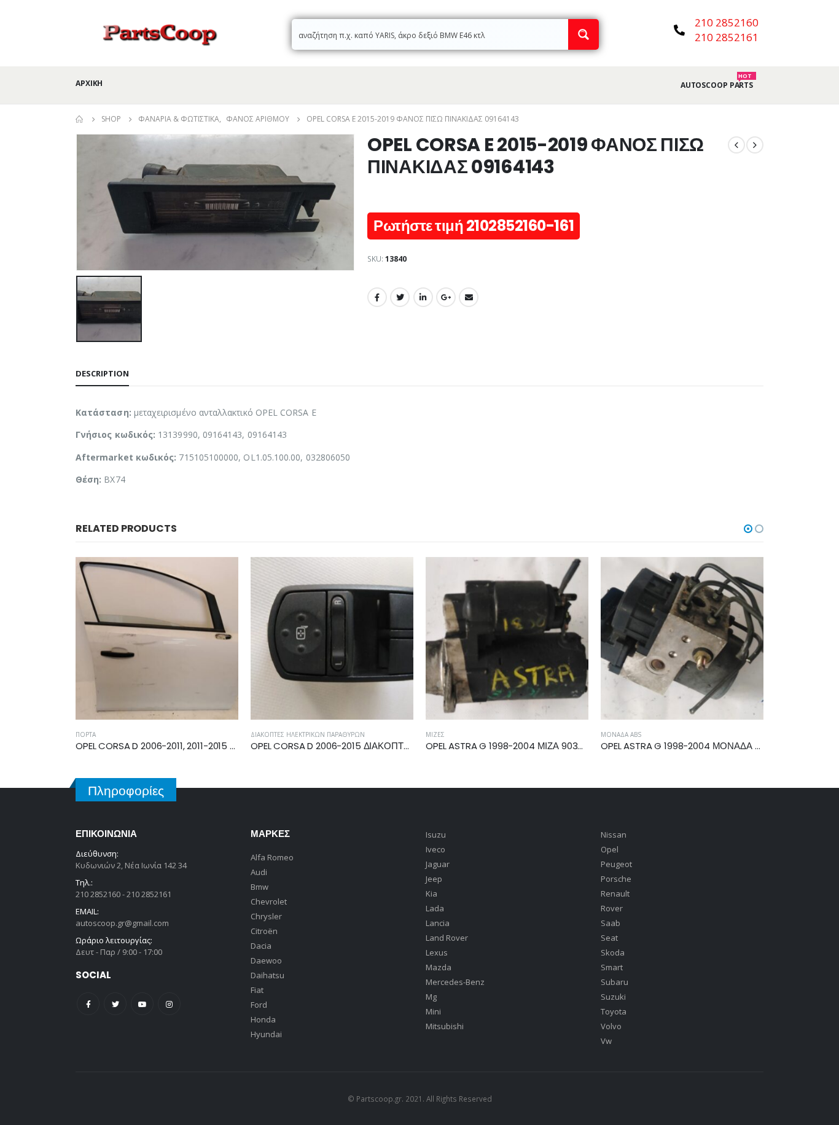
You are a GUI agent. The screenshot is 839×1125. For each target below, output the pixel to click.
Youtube (142, 1003)
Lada (435, 908)
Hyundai (266, 1034)
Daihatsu (267, 975)
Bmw (259, 886)
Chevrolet (269, 901)
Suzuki (613, 996)
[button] (748, 528)
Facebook (377, 297)
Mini (433, 1011)
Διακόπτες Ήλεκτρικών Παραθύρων (308, 734)
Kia (431, 893)
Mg (431, 996)
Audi (259, 872)
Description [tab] (102, 373)
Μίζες (435, 734)
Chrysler (266, 916)
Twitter (400, 297)
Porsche (616, 878)
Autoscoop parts (717, 85)
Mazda (438, 967)
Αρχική (89, 83)
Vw (606, 1040)
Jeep (434, 878)
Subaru (614, 981)
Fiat (257, 989)
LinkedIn (423, 297)
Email (468, 297)
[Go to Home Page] (80, 119)
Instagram (169, 1003)
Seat (609, 937)
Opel (610, 849)
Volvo (611, 1026)
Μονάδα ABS (621, 734)
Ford (259, 1004)
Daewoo (266, 960)
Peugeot (616, 864)
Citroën (264, 930)
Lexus (437, 952)
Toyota (613, 1011)
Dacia (261, 945)
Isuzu (436, 834)
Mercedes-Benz (455, 981)
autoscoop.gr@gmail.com (122, 922)
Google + (446, 297)
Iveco (435, 849)
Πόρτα (86, 734)
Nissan (613, 834)
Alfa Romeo (272, 857)
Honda (263, 1019)
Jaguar (438, 864)
